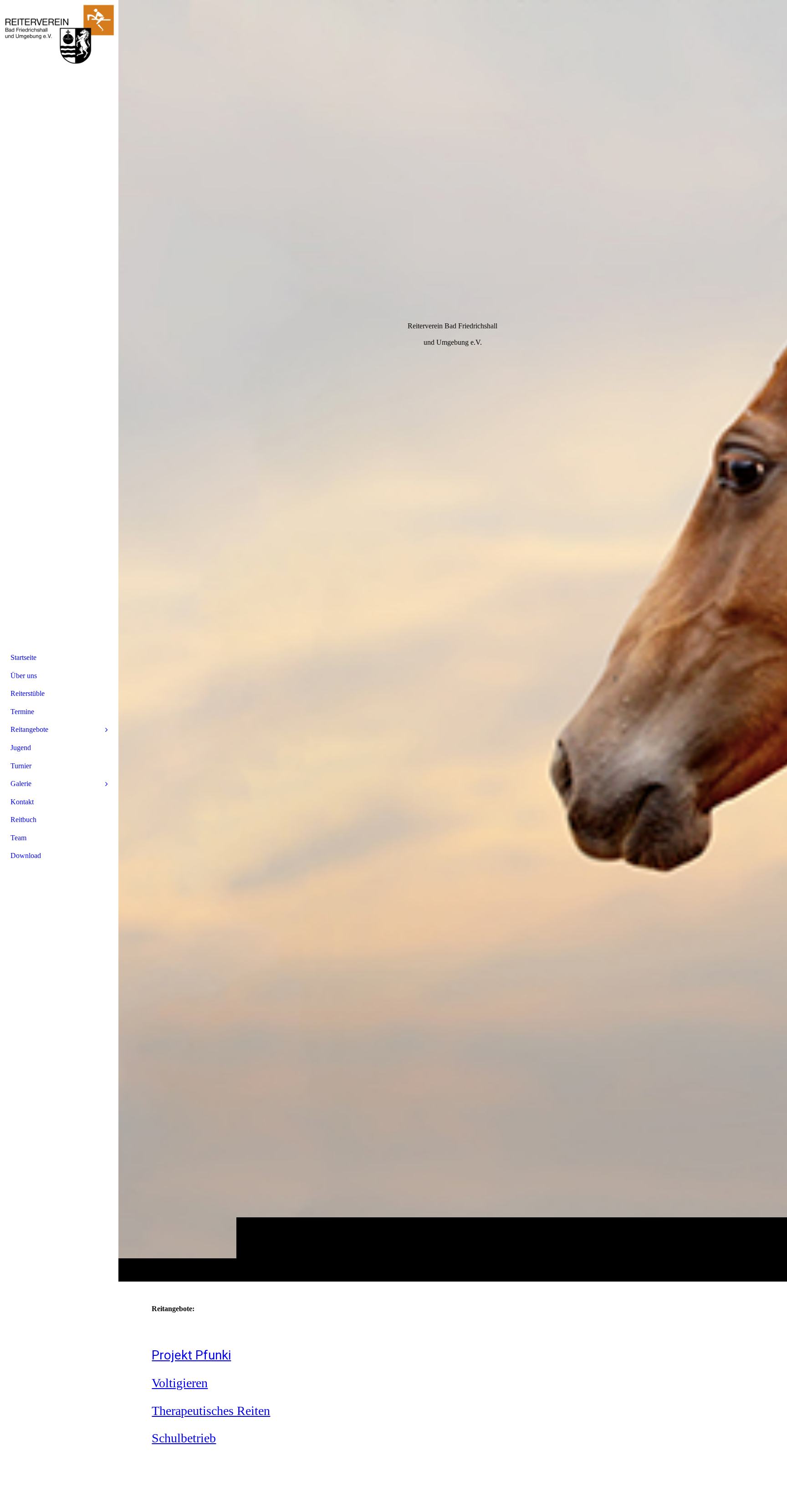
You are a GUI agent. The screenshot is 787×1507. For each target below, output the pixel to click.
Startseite (23, 657)
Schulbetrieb (184, 1438)
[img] (452, 640)
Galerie (20, 783)
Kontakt (22, 802)
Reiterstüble (27, 693)
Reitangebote (29, 729)
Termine (22, 711)
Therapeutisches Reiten (211, 1411)
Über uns (23, 675)
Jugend (20, 747)
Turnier (20, 766)
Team (18, 838)
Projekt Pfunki (191, 1355)
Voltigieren (180, 1383)
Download (25, 855)
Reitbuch (23, 819)
